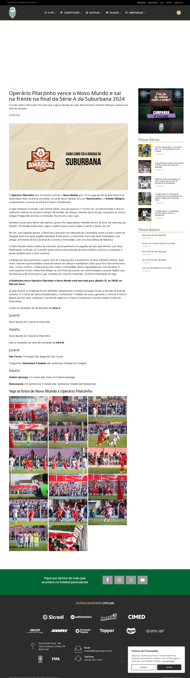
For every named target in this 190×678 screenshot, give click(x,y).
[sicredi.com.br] (53, 617)
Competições (71, 12)
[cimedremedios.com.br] (136, 617)
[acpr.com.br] (34, 631)
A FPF (51, 12)
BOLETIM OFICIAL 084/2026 (154, 260)
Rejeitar (143, 667)
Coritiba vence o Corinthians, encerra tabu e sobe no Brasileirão (167, 213)
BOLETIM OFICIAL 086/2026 (154, 235)
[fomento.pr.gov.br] (83, 631)
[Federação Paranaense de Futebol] (12, 12)
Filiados (114, 12)
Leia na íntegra (168, 661)
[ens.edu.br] (155, 631)
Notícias (94, 12)
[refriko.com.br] (109, 617)
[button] (40, 658)
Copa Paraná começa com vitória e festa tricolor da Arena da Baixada (169, 165)
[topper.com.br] (107, 631)
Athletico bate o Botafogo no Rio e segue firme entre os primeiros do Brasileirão (167, 181)
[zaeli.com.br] (131, 631)
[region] (156, 659)
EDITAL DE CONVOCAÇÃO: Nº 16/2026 (158, 243)
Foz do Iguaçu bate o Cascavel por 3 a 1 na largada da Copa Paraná (168, 149)
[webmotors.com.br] (81, 617)
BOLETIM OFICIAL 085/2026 (154, 252)
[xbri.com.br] (59, 631)
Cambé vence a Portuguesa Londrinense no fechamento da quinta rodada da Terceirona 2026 (168, 197)
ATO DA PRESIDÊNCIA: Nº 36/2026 (156, 268)
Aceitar (169, 667)
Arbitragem (135, 12)
